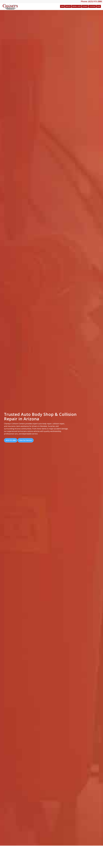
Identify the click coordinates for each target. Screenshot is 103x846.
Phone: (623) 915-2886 (91, 1)
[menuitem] (62, 6)
